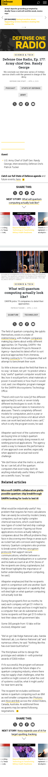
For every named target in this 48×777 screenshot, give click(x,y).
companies (36, 338)
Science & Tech (24, 55)
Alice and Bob (13, 700)
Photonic (38, 697)
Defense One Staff (18, 81)
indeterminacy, (8, 338)
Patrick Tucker (18, 308)
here (18, 179)
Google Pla (13, 139)
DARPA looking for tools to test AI (20, 498)
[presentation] (2, 224)
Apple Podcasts (13, 146)
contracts (15, 358)
